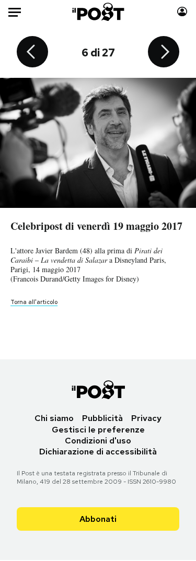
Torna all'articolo (33, 302)
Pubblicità (102, 418)
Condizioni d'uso (98, 440)
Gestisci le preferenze (98, 429)
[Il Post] (97, 12)
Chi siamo (54, 418)
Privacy (146, 418)
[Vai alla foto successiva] (163, 52)
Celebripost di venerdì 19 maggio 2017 (96, 225)
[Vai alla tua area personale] (182, 11)
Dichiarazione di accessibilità (98, 451)
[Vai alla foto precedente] (32, 52)
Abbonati (98, 518)
